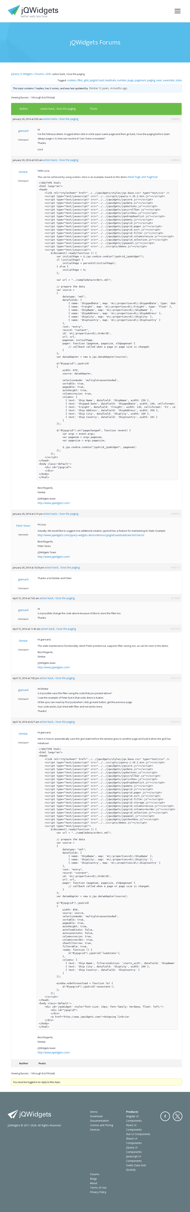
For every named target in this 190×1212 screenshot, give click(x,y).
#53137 (175, 678)
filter (80, 80)
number (122, 80)
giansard (23, 131)
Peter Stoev (23, 525)
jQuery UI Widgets (22, 74)
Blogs (93, 1178)
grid (86, 80)
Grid (48, 74)
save (159, 80)
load (101, 80)
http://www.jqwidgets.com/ (54, 503)
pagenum (140, 80)
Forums (39, 74)
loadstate (110, 80)
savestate (169, 80)
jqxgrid (93, 80)
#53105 (175, 629)
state (179, 80)
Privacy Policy (98, 1192)
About (93, 1183)
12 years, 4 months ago (113, 88)
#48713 (175, 567)
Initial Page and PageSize (142, 177)
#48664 (175, 160)
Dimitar (93, 88)
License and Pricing (101, 1125)
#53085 (175, 598)
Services (95, 1129)
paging (151, 80)
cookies (71, 80)
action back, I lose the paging (58, 108)
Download (96, 1116)
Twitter (177, 1116)
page (131, 80)
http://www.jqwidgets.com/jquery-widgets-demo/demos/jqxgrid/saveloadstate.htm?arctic (91, 535)
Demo (94, 1111)
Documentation (99, 1120)
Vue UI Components (138, 1134)
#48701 (175, 513)
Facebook (165, 1116)
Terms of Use (98, 1187)
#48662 (175, 119)
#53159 (175, 721)
